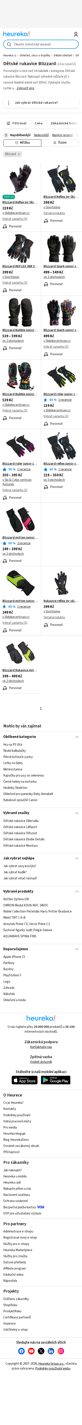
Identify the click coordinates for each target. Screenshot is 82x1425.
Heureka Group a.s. (51, 1363)
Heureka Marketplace (17, 1250)
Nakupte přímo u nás (17, 1188)
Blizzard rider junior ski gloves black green (62, 394)
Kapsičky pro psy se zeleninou (23, 775)
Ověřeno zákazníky (16, 1299)
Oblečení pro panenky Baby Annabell (28, 794)
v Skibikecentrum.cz (16, 213)
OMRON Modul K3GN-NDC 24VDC (26, 905)
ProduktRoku (12, 1311)
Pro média (10, 1127)
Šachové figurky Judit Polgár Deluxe (27, 930)
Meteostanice (12, 769)
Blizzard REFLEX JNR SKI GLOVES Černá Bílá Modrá (20, 266)
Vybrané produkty (18, 891)
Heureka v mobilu (15, 1176)
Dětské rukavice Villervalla (20, 821)
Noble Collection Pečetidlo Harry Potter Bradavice (37, 911)
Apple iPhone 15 (14, 957)
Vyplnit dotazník (41, 1062)
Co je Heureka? (13, 1102)
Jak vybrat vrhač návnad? (20, 878)
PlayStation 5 (12, 975)
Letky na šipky (13, 763)
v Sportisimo (52, 207)
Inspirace (9, 1323)
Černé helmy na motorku (20, 781)
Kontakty (9, 1109)
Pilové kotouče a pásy (18, 757)
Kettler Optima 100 (16, 899)
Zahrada (8, 988)
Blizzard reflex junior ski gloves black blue (62, 464)
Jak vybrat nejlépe (18, 858)
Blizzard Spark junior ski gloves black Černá (62, 266)
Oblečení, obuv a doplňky (35, 55)
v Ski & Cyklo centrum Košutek (16, 482)
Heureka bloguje (14, 1133)
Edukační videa (13, 1274)
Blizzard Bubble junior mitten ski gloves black (20, 330)
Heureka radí (12, 1182)
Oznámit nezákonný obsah (21, 1146)
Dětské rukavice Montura (20, 845)
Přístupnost (11, 1152)
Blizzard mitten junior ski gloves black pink (20, 538)
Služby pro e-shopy (16, 1244)
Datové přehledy (14, 1262)
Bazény (8, 969)
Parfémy (8, 963)
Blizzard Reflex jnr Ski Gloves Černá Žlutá (62, 197)
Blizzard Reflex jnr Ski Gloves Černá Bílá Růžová (20, 202)
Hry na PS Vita (12, 744)
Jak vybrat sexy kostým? (19, 866)
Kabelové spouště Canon (20, 800)
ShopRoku (10, 1305)
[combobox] (41, 44)
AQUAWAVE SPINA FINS (19, 936)
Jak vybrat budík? (15, 872)
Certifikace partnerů (17, 1317)
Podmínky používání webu (52, 1368)
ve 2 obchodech (54, 277)
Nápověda (10, 1281)
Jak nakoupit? (12, 1170)
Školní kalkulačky (14, 750)
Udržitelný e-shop (15, 1329)
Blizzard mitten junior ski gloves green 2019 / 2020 (20, 601)
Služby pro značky (15, 1256)
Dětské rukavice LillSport (20, 827)
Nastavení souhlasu (16, 1195)
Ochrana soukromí (15, 1201)
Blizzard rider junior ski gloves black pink (20, 464)
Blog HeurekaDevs (16, 1140)
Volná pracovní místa (17, 1121)
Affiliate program (14, 1268)
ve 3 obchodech (54, 480)
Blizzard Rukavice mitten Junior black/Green (20, 670)
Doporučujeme (15, 949)
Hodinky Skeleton (15, 788)
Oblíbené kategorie (19, 736)
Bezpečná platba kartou (19, 1207)
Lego (6, 981)
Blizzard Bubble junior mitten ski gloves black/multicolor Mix (20, 394)
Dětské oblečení (63, 55)
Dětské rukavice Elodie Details (24, 839)
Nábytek (9, 994)
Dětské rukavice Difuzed (20, 833)
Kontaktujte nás (41, 1047)
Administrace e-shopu (18, 1231)
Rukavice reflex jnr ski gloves (62, 601)
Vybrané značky (16, 813)
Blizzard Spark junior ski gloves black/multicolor (62, 330)
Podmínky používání (16, 1115)
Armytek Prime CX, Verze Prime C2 (26, 924)
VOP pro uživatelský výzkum (22, 1213)
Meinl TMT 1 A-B (14, 917)
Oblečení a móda (14, 1000)
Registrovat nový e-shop (20, 1237)
